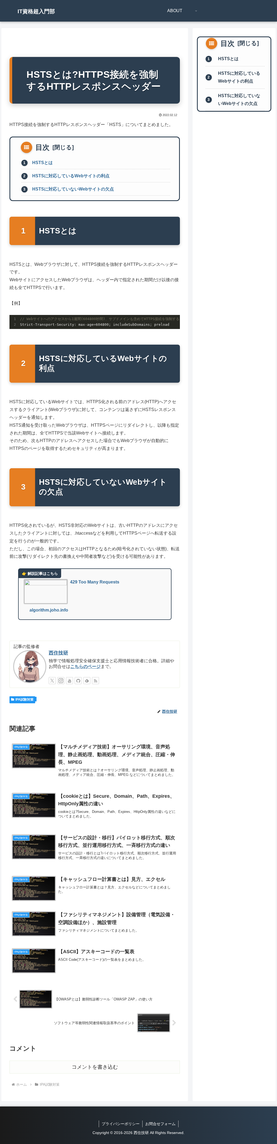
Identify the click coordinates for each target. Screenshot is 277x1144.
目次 (42, 147)
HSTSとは (42, 162)
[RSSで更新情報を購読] (95, 680)
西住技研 (58, 653)
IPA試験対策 (24, 699)
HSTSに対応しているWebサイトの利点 (71, 176)
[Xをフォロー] (52, 680)
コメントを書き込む (95, 1067)
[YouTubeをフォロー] (69, 680)
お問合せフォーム (160, 1124)
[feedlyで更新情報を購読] (86, 680)
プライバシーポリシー (121, 1124)
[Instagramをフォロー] (60, 680)
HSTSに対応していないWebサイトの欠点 (73, 189)
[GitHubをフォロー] (78, 680)
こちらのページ (85, 666)
